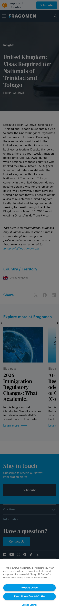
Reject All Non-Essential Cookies (29, 596)
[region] (29, 585)
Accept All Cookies (29, 587)
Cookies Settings (29, 604)
